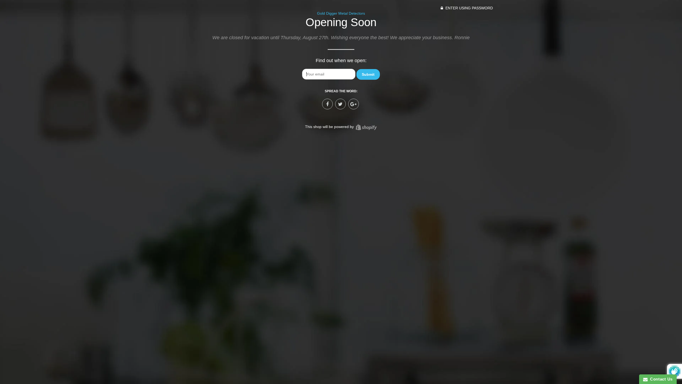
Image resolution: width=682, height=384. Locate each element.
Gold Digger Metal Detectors (341, 13)
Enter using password (468, 8)
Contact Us (660, 379)
